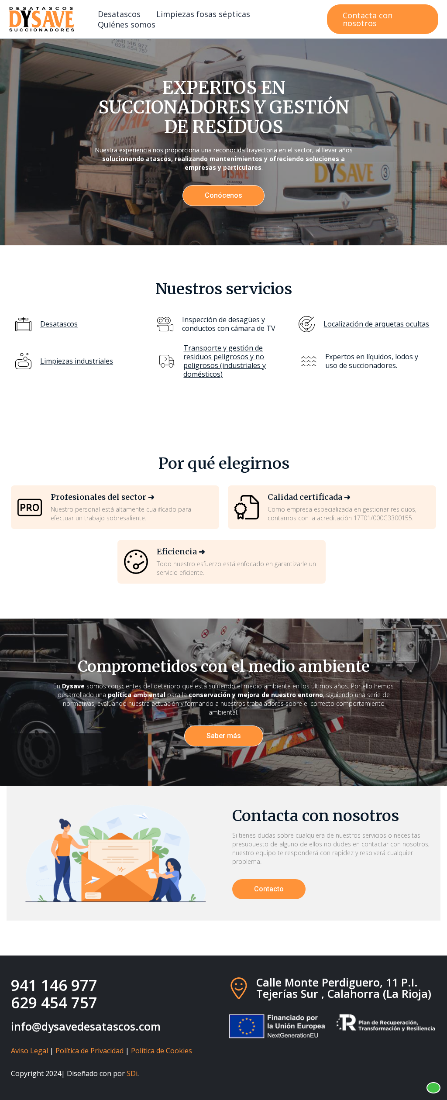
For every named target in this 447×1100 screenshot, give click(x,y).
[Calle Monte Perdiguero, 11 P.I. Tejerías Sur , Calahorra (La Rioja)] (239, 988)
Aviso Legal (29, 1050)
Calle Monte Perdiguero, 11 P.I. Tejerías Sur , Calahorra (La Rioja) (343, 988)
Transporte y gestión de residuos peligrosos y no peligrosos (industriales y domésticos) (224, 361)
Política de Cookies (161, 1050)
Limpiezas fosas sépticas (203, 14)
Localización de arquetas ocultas (376, 324)
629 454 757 (54, 1002)
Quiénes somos (126, 24)
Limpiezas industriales (76, 361)
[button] (382, 19)
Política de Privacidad (89, 1050)
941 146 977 (54, 985)
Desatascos (119, 14)
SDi (132, 1073)
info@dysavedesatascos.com (86, 1026)
